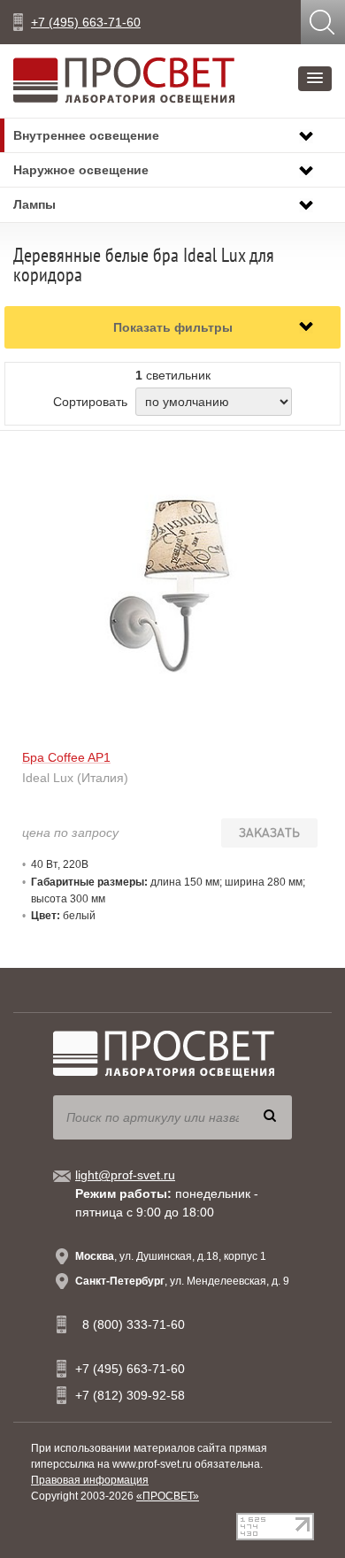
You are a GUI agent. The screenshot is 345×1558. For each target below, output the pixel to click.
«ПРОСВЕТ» (167, 1496)
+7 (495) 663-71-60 (86, 22)
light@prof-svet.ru (125, 1175)
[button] (315, 78)
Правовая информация (90, 1480)
